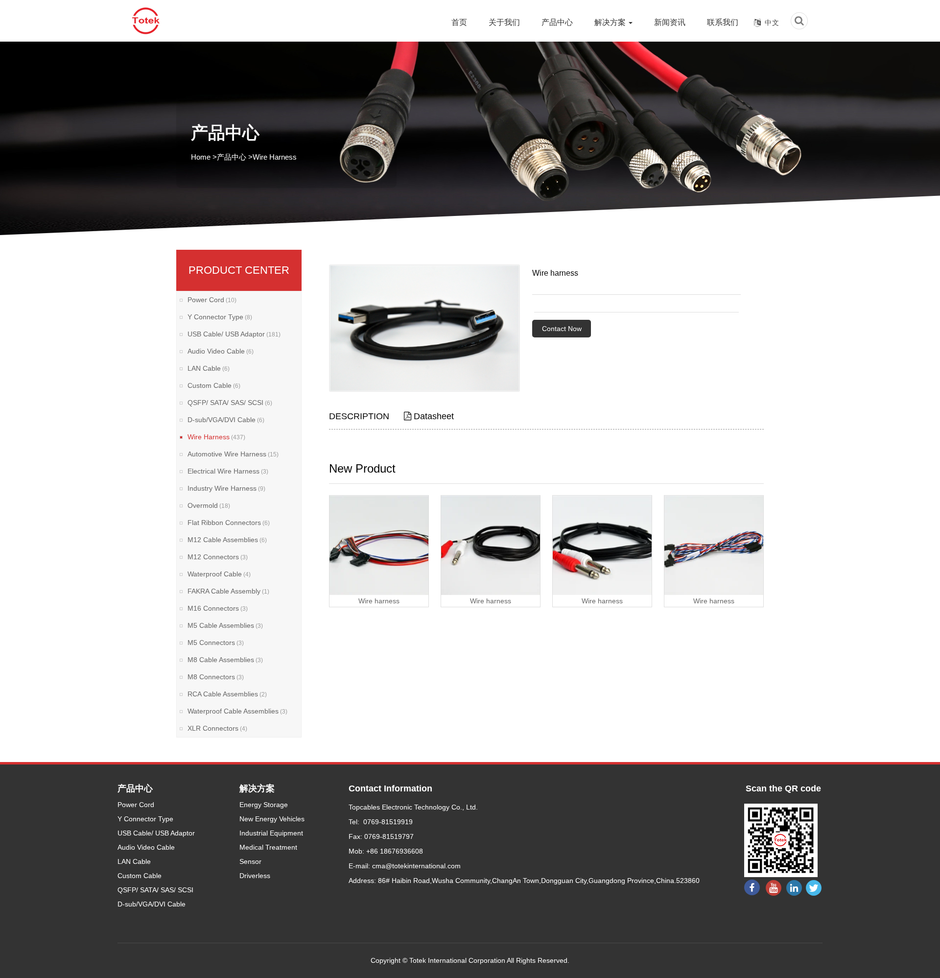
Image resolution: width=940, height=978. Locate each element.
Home (201, 157)
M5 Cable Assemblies (225, 625)
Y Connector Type (220, 317)
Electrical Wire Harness (228, 471)
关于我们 (504, 22)
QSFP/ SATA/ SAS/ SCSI (230, 402)
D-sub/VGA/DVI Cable (226, 420)
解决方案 (611, 22)
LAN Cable (209, 368)
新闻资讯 (669, 22)
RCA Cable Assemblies (227, 694)
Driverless (254, 876)
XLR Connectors (217, 728)
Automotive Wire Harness (233, 454)
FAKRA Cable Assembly (228, 591)
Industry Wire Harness (226, 488)
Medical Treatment (268, 847)
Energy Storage (263, 805)
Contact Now (562, 329)
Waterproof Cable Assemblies (237, 711)
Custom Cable (214, 385)
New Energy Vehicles (272, 819)
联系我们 (722, 22)
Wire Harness (275, 157)
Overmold (209, 505)
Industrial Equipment (271, 833)
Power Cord (212, 300)
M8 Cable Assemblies (225, 660)
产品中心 (557, 22)
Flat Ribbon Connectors (229, 522)
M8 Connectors (216, 677)
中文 (772, 22)
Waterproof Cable (219, 574)
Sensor (250, 861)
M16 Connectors (218, 608)
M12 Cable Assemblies (227, 540)
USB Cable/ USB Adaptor (234, 334)
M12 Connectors (218, 557)
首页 (459, 22)
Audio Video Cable (221, 351)
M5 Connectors (216, 642)
